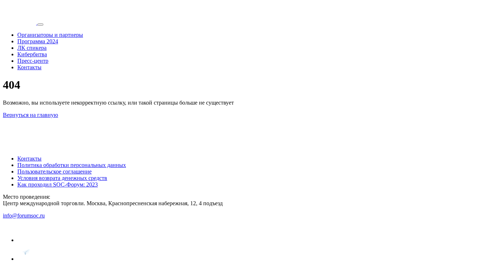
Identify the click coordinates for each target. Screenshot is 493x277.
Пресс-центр (32, 61)
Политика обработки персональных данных (71, 165)
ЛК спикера (32, 48)
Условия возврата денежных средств (62, 178)
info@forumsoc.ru (24, 215)
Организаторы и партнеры (50, 35)
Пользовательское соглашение (54, 171)
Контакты (29, 67)
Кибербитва (32, 54)
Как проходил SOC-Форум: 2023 (57, 184)
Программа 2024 (37, 41)
